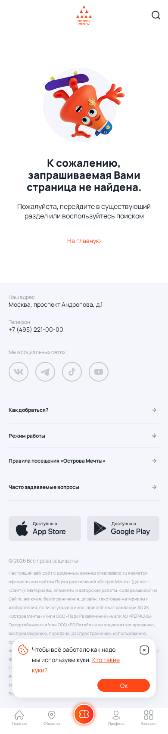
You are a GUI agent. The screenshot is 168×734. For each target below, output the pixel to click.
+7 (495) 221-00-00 (36, 330)
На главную (84, 240)
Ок (124, 685)
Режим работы (27, 435)
